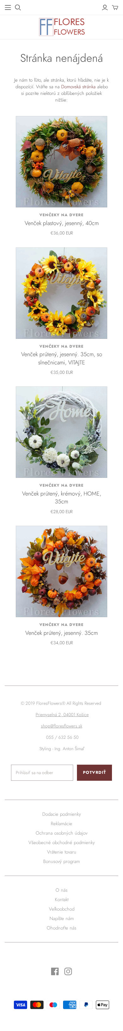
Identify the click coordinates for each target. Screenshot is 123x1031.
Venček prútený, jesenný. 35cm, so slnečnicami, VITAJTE (61, 358)
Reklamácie (61, 823)
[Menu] (8, 7)
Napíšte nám (62, 918)
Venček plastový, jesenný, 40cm (62, 223)
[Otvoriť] (18, 7)
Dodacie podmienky (61, 814)
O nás (61, 890)
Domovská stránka (78, 86)
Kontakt (61, 899)
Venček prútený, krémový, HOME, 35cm (61, 497)
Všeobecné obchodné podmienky (61, 842)
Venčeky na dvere (61, 215)
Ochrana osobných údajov (61, 833)
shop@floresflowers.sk (61, 726)
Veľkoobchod (61, 909)
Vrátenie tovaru (61, 852)
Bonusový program (61, 861)
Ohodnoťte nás (61, 927)
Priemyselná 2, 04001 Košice (62, 714)
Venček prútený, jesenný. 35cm (61, 633)
